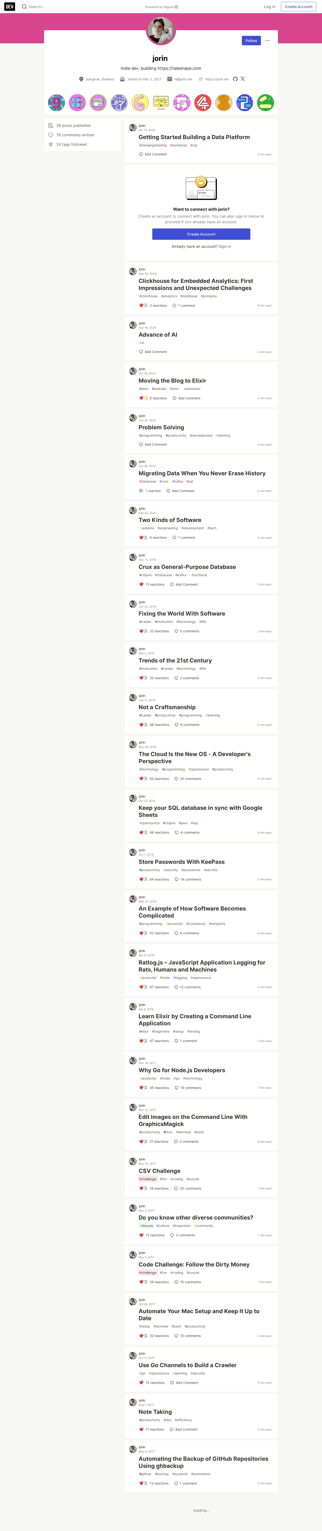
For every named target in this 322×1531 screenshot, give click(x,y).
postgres (209, 296)
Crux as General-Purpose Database (187, 566)
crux (164, 481)
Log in (269, 6)
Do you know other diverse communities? (196, 1217)
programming (150, 435)
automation (201, 1474)
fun (163, 1179)
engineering (168, 528)
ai (141, 343)
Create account (299, 6)
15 (190, 1282)
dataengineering (153, 145)
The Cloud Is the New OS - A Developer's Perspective (195, 758)
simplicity (217, 924)
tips (167, 1420)
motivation (164, 622)
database (178, 145)
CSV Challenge (159, 1170)
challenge (147, 1179)
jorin (142, 126)
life (202, 622)
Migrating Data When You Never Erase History (202, 473)
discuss (146, 1226)
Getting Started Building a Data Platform (194, 137)
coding (176, 1179)
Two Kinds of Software (170, 520)
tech (211, 528)
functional (198, 575)
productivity (176, 435)
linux (168, 1132)
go (176, 1078)
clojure (145, 575)
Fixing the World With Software (182, 613)
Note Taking (155, 1411)
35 (190, 1188)
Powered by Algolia (159, 7)
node (165, 978)
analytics (169, 296)
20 (190, 779)
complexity (196, 924)
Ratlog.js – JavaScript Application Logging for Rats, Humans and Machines (202, 966)
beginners (160, 1031)
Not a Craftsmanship (167, 707)
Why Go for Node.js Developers (182, 1070)
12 (190, 987)
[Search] (24, 6)
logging (180, 978)
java (183, 823)
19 (190, 1088)
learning (223, 435)
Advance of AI (158, 334)
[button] (56, 102)
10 (190, 1336)
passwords (191, 870)
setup (178, 1031)
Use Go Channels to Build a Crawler (188, 1365)
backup (162, 1474)
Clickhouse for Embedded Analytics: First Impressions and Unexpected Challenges (196, 284)
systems (146, 528)
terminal (183, 1132)
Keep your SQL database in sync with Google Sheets (200, 811)
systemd (180, 1474)
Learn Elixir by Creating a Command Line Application (195, 1020)
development (201, 435)
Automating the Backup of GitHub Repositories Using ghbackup (203, 1462)
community (203, 1226)
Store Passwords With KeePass (182, 861)
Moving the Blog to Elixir (172, 380)
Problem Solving (161, 427)
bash (199, 1132)
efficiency (183, 1420)
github (145, 1474)
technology (186, 622)
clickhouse (148, 296)
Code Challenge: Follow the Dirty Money (194, 1264)
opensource (199, 769)
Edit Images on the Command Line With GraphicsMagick (193, 1120)
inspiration (182, 1226)
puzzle (193, 1179)
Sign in (225, 246)
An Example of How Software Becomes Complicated (192, 912)
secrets (210, 870)
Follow (251, 40)
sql (193, 145)
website (159, 389)
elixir (144, 389)
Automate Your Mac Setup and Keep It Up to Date (199, 1315)
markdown (191, 389)
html (174, 389)
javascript (174, 924)
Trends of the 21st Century (175, 660)
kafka (177, 481)
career (145, 622)
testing (193, 1031)
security (171, 870)
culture (163, 1226)
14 (190, 879)
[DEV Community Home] (10, 6)
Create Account (201, 234)
